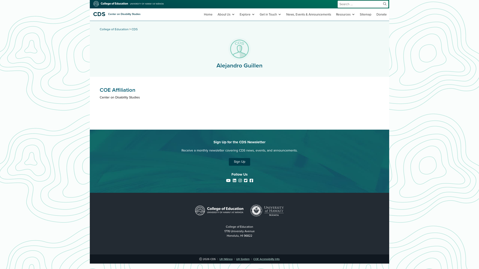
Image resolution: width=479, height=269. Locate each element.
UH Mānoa (226, 259)
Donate (381, 14)
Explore (245, 14)
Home (208, 14)
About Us (224, 14)
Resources (343, 14)
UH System (243, 259)
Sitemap (365, 14)
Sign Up (239, 162)
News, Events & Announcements (308, 14)
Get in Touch (268, 14)
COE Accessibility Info (266, 259)
